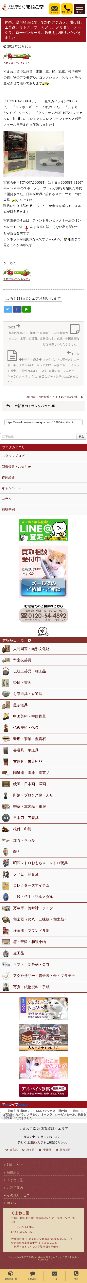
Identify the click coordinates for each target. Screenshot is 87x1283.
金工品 (18, 953)
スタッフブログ (13, 456)
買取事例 (22, 1105)
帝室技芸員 (22, 660)
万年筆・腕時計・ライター (35, 908)
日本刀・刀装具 (26, 818)
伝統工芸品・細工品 (29, 671)
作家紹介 (8, 477)
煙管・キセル (24, 840)
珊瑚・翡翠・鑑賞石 (29, 739)
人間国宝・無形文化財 (31, 649)
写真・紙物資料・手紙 (31, 987)
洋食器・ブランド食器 (31, 931)
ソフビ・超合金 (26, 874)
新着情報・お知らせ (16, 466)
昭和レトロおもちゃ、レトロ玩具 (40, 863)
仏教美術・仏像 (26, 728)
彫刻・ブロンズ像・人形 (33, 795)
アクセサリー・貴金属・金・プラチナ (44, 976)
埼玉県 (30, 1149)
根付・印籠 (22, 829)
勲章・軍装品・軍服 (29, 807)
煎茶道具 (20, 705)
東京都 (14, 1149)
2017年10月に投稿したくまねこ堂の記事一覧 (55, 397)
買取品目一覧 (11, 1279)
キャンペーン (11, 488)
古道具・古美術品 (27, 761)
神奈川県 (65, 1149)
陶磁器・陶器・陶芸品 (31, 773)
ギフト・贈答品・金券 (31, 964)
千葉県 (47, 1149)
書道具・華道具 (26, 750)
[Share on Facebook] (17, 309)
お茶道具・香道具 (27, 694)
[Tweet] (8, 309)
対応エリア (36, 1142)
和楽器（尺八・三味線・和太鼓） (40, 919)
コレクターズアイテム (31, 885)
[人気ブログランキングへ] (17, 56)
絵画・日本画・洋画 (29, 784)
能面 (16, 852)
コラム (7, 498)
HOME (7, 1105)
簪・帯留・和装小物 (29, 942)
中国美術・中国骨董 (29, 716)
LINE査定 (32, 1279)
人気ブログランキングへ (16, 62)
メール (54, 1279)
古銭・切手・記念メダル (33, 897)
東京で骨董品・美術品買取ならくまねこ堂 (44, 1257)
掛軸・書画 (22, 682)
